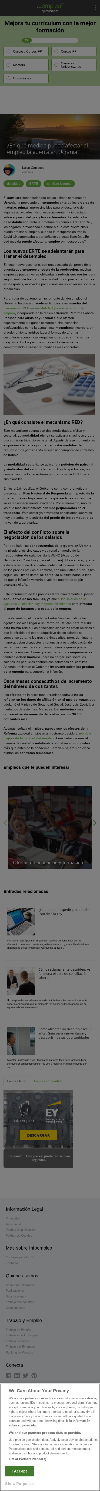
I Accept (19, 1471)
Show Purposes (19, 1484)
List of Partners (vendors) (27, 1459)
